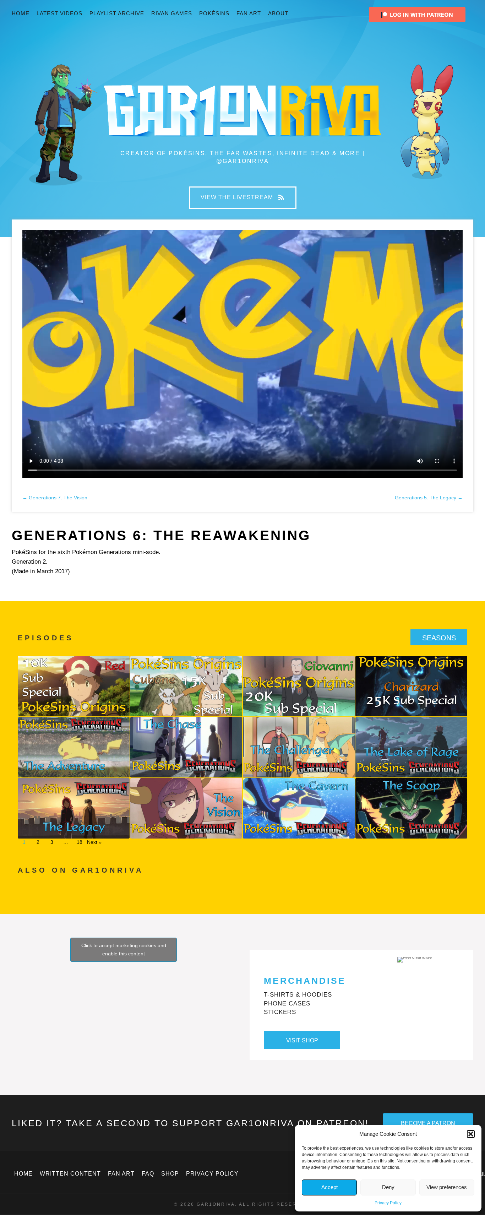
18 (79, 842)
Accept (329, 1187)
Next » (94, 842)
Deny (388, 1187)
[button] (470, 1134)
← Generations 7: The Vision (54, 497)
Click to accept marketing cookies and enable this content (123, 949)
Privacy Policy (388, 1202)
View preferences (446, 1187)
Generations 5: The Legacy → (429, 497)
